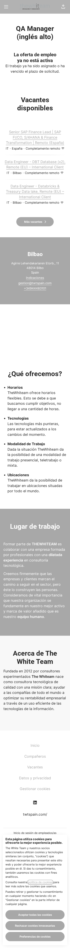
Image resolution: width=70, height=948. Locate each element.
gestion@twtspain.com (35, 283)
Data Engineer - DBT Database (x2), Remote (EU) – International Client (35, 164)
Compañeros (35, 756)
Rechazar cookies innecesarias (35, 925)
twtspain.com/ (35, 814)
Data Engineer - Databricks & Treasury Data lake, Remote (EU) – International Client (35, 191)
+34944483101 (35, 288)
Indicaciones (35, 278)
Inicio (35, 745)
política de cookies (40, 882)
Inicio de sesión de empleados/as (35, 833)
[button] (63, 7)
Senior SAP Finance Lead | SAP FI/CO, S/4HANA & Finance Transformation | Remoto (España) (35, 137)
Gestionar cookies (35, 789)
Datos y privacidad (35, 778)
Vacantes (35, 767)
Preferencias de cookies (35, 936)
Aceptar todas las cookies (35, 914)
